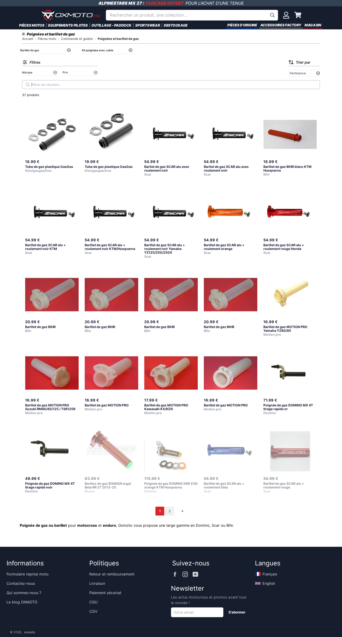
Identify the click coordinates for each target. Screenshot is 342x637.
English (268, 583)
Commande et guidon (77, 39)
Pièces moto (47, 39)
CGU (93, 602)
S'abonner (236, 612)
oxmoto (29, 632)
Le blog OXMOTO (22, 602)
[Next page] (182, 511)
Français (269, 574)
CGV (93, 611)
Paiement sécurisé (105, 592)
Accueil (27, 39)
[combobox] (192, 15)
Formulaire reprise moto (28, 574)
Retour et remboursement (111, 574)
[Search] (27, 84)
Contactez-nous (21, 583)
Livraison (97, 583)
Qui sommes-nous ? (24, 592)
